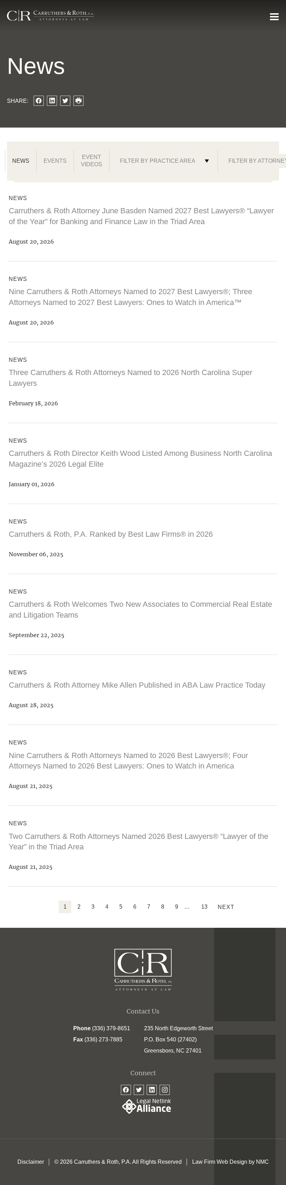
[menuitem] (30, 1162)
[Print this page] (78, 100)
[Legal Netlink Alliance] (143, 1112)
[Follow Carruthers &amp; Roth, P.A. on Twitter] (139, 1090)
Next (226, 907)
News (20, 161)
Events (55, 161)
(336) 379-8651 (111, 1028)
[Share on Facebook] (38, 100)
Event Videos (91, 160)
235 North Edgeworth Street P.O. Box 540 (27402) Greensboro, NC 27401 (178, 1039)
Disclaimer (30, 1162)
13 (204, 907)
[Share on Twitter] (65, 100)
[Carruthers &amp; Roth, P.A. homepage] (50, 16)
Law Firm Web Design (219, 1162)
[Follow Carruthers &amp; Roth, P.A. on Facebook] (126, 1090)
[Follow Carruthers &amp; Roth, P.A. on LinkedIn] (151, 1090)
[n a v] (274, 16)
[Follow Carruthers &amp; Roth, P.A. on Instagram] (164, 1090)
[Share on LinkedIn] (52, 100)
